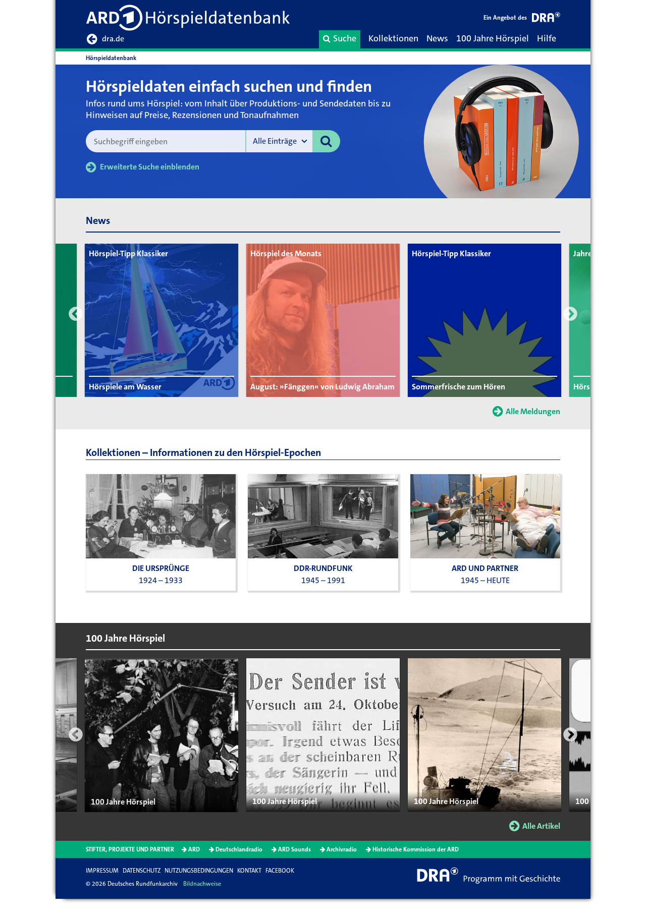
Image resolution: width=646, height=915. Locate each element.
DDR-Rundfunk (323, 568)
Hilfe (546, 38)
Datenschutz (141, 871)
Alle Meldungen (533, 411)
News (437, 38)
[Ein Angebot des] (546, 19)
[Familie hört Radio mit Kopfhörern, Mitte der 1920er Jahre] (161, 516)
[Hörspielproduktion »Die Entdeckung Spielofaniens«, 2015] (485, 516)
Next (570, 314)
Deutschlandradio (239, 849)
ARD (194, 849)
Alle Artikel (541, 826)
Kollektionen (393, 38)
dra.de (113, 38)
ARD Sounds (294, 849)
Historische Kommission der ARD (415, 849)
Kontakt (249, 871)
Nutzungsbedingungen (199, 871)
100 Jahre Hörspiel (492, 38)
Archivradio (342, 849)
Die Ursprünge (160, 568)
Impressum (102, 871)
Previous (76, 314)
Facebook (279, 871)
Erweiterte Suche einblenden (149, 166)
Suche (344, 38)
